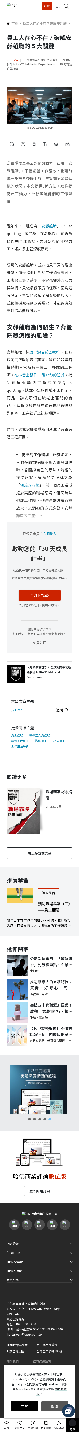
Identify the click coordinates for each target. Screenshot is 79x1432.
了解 (24, 1406)
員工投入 (13, 60)
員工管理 (17, 735)
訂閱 (47, 6)
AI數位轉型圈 (15, 1351)
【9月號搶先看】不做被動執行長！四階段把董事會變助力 (50, 1031)
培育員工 (59, 740)
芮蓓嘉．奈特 (39, 994)
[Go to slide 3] (39, 1119)
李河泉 (34, 970)
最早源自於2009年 (45, 352)
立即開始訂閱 (39, 1191)
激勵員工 (41, 740)
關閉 (54, 1406)
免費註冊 (39, 642)
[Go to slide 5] (49, 1119)
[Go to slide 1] (29, 1119)
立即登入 (49, 533)
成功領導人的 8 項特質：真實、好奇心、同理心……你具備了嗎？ (51, 985)
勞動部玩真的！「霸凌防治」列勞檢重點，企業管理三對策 (51, 962)
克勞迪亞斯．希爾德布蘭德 (47, 1040)
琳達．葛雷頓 (39, 1017)
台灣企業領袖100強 (49, 1351)
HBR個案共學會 (17, 1345)
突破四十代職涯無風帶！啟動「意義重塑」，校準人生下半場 (51, 1008)
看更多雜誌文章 (39, 853)
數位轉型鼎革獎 (47, 1345)
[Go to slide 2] (34, 1119)
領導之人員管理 (39, 735)
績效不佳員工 (20, 740)
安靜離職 (49, 225)
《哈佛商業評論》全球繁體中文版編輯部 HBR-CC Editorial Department (38, 62)
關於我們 (13, 1361)
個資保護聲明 (42, 1361)
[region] (39, 1089)
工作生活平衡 (20, 746)
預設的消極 (29, 485)
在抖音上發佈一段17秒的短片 (39, 375)
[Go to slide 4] (44, 1119)
